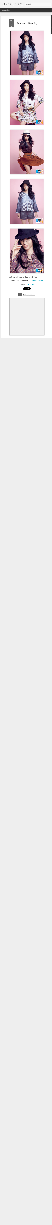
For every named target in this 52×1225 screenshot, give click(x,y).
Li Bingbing (30, 284)
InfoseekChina (37, 280)
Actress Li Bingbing (27, 23)
